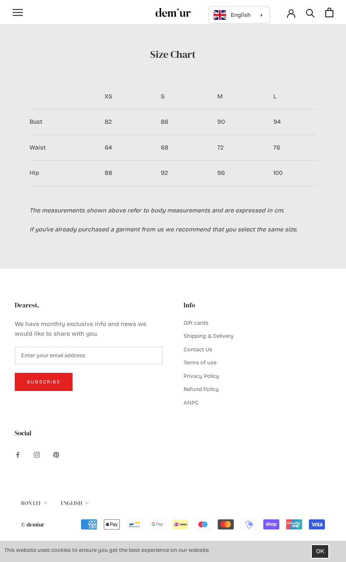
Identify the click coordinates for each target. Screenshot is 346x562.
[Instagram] (37, 455)
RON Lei (31, 503)
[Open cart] (329, 12)
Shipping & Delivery (209, 336)
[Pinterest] (56, 455)
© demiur (32, 524)
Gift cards (196, 323)
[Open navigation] (18, 12)
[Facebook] (18, 455)
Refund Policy (201, 389)
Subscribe (43, 382)
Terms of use (200, 362)
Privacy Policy (201, 376)
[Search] (310, 12)
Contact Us (198, 349)
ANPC (191, 402)
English (71, 503)
